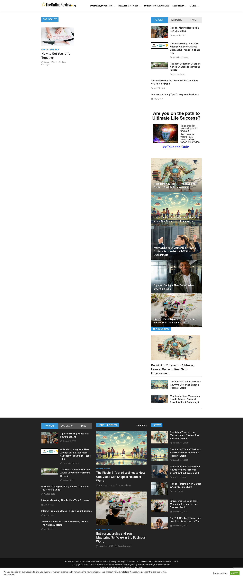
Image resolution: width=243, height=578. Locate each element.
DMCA (175, 561)
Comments (176, 20)
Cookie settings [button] (220, 573)
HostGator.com (124, 567)
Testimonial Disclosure (161, 561)
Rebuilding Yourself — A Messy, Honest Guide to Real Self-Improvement (176, 185)
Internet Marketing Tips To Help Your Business (175, 94)
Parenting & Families (156, 5)
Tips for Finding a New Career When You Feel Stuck (174, 287)
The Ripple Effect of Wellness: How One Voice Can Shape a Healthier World (176, 219)
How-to (45, 50)
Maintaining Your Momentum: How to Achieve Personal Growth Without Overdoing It (175, 251)
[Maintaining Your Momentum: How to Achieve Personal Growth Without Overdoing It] (159, 402)
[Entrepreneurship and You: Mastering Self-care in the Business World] (121, 508)
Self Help (178, 5)
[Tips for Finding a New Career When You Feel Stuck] (159, 494)
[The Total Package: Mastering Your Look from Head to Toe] (159, 528)
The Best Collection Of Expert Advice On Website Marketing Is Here (185, 66)
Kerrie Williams (125, 485)
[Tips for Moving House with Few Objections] (159, 36)
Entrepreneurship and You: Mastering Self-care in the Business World (175, 321)
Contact (82, 561)
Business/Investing (101, 5)
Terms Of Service (95, 561)
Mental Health (103, 469)
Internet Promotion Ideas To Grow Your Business (66, 511)
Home (67, 561)
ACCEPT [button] (234, 573)
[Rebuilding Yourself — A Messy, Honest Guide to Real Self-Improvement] (175, 347)
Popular (159, 20)
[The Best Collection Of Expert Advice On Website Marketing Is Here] (159, 68)
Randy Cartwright (124, 546)
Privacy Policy (110, 561)
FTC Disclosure (143, 561)
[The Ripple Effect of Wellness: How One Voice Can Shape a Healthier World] (159, 388)
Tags (193, 20)
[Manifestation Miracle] (176, 150)
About (74, 561)
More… (194, 5)
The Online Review (97, 564)
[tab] (159, 20)
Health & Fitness (128, 5)
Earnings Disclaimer (126, 561)
